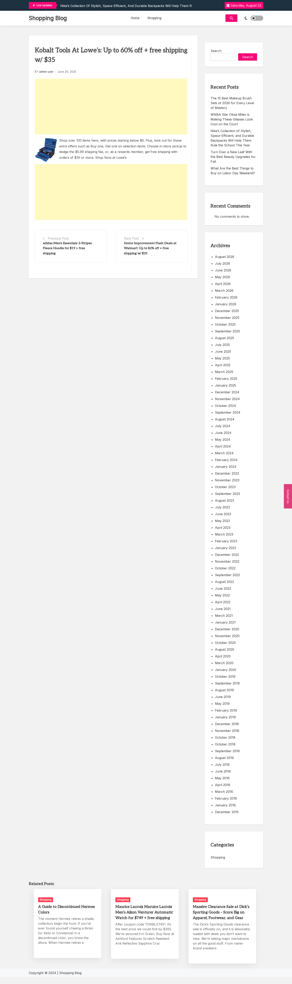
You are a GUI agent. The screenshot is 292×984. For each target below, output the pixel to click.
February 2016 (226, 798)
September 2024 (227, 412)
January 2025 (225, 385)
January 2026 (225, 304)
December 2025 (227, 311)
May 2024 (222, 440)
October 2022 (225, 568)
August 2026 (224, 257)
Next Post (131, 238)
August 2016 (224, 758)
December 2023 (227, 473)
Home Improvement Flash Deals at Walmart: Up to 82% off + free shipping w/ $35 (150, 248)
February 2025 (226, 379)
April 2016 (222, 785)
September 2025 (227, 331)
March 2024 (224, 453)
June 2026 (223, 270)
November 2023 (227, 480)
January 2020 (225, 670)
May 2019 (222, 704)
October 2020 (225, 643)
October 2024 (225, 406)
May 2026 (222, 277)
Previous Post (58, 238)
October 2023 (225, 487)
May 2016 (222, 778)
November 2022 (227, 561)
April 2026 (223, 284)
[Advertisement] (111, 106)
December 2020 (227, 629)
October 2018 (225, 737)
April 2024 (223, 446)
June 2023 (223, 514)
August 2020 (224, 649)
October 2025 (225, 324)
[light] (251, 18)
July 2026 (222, 263)
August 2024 (224, 419)
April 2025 (222, 365)
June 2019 (223, 697)
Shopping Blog (48, 18)
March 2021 (224, 616)
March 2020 (224, 663)
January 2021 (225, 622)
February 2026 (226, 297)
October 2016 (225, 744)
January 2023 (225, 548)
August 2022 (224, 582)
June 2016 (223, 771)
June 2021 (223, 609)
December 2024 (227, 392)
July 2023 (222, 507)
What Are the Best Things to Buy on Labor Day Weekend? (233, 170)
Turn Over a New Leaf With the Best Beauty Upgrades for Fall (233, 157)
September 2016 (227, 751)
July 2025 (222, 345)
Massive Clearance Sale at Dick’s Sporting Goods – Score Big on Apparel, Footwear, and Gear (221, 912)
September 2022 (227, 575)
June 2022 (223, 588)
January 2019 (225, 717)
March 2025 (224, 372)
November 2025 (227, 318)
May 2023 (222, 521)
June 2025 (223, 351)
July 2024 (222, 426)
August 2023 (224, 500)
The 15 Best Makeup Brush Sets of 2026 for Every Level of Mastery (232, 103)
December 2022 (227, 555)
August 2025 (224, 338)
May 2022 (222, 595)
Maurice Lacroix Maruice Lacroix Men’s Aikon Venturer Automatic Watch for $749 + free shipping (144, 912)
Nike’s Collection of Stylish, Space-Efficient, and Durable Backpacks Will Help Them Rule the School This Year (145, 6)
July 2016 (222, 765)
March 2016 (224, 792)
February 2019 (226, 710)
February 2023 (226, 541)
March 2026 (224, 291)
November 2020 (227, 636)
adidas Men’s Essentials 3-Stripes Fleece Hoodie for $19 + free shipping (67, 248)
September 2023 (227, 494)
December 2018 (227, 724)
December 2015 (227, 812)
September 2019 (227, 683)
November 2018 (227, 731)
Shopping (154, 18)
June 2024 (223, 433)
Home (135, 18)
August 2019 (224, 690)
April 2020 (223, 656)
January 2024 (225, 467)
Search (216, 51)
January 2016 (225, 805)
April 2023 (222, 528)
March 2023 (224, 534)
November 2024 (227, 399)
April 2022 (222, 602)
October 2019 (225, 677)
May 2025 (222, 358)
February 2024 (226, 460)
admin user (46, 71)
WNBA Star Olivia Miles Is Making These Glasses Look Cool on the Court (232, 119)
